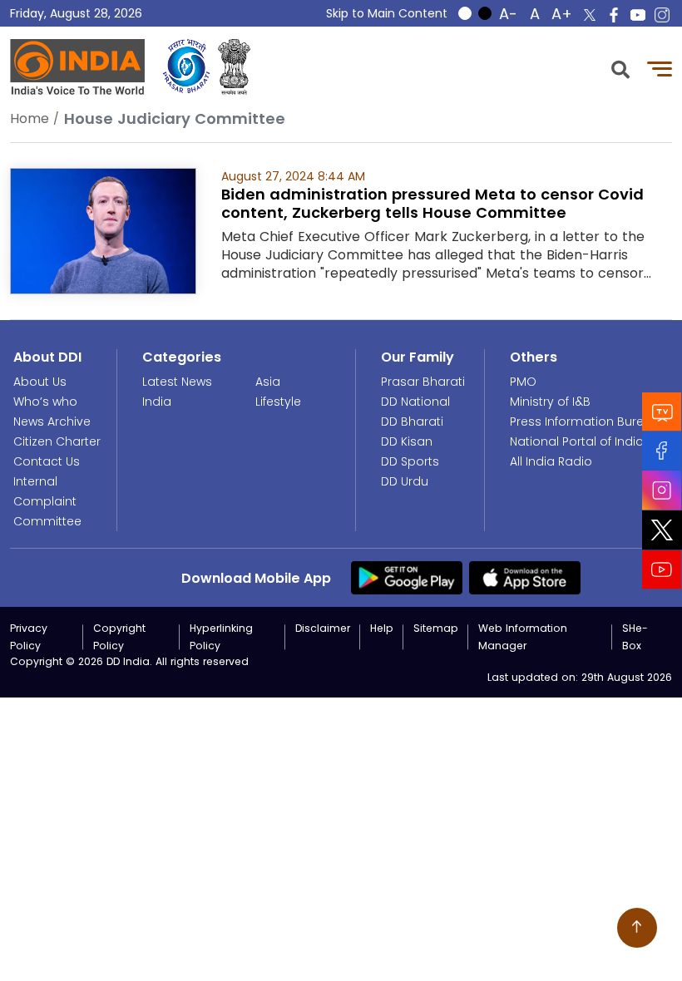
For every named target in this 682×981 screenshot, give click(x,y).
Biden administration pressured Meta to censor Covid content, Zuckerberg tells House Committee (432, 203)
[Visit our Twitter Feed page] (662, 530)
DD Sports (410, 461)
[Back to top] (637, 928)
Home (29, 118)
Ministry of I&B (550, 401)
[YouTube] (662, 569)
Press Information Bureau (585, 421)
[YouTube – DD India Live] (638, 15)
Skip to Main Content (386, 13)
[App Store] (525, 577)
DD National (415, 401)
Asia (267, 381)
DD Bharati (412, 421)
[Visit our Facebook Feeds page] (662, 451)
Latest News (177, 381)
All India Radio (551, 461)
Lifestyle (278, 401)
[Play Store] (406, 577)
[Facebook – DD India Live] (614, 15)
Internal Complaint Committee (47, 501)
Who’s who (45, 401)
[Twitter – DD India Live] (590, 15)
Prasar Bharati (423, 381)
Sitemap (435, 628)
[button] (620, 67)
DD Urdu (404, 481)
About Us (40, 381)
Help (381, 628)
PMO (523, 381)
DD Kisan (406, 441)
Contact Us (46, 461)
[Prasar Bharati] (186, 67)
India (156, 401)
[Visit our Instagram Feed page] (662, 490)
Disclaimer (322, 628)
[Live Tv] (662, 411)
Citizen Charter (57, 441)
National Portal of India (577, 441)
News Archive (52, 421)
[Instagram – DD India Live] (662, 15)
